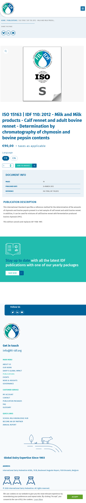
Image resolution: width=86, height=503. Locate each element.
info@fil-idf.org (12, 350)
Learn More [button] (38, 499)
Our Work (7, 367)
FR (5, 158)
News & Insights (10, 380)
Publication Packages (12, 401)
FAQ (4, 404)
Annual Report (9, 425)
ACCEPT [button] (75, 497)
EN (14, 158)
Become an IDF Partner (13, 421)
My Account (8, 394)
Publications (12, 20)
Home (3, 20)
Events (6, 377)
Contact (6, 398)
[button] (83, 8)
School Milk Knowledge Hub (15, 418)
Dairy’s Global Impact (12, 371)
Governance (8, 384)
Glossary (7, 407)
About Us (7, 364)
